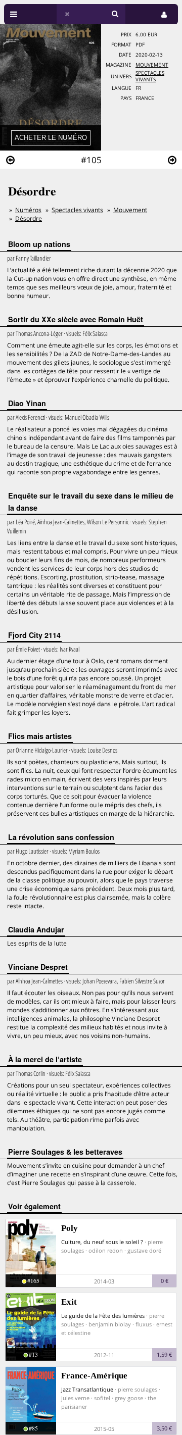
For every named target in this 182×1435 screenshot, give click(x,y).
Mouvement (151, 65)
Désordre (28, 218)
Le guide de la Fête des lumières (103, 1315)
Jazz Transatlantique (87, 1389)
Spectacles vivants (77, 210)
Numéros (28, 210)
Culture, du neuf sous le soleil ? (102, 1242)
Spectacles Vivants (149, 76)
